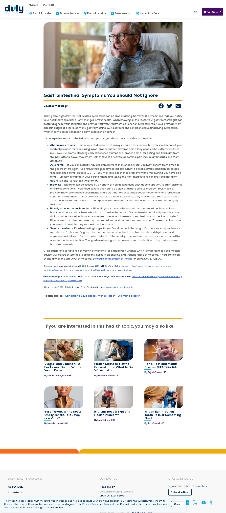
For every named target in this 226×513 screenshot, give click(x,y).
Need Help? (107, 487)
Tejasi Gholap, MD (157, 372)
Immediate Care (149, 13)
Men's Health (106, 296)
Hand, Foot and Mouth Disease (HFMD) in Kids (161, 365)
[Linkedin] (187, 502)
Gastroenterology (56, 106)
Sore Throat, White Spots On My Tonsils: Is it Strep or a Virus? (63, 415)
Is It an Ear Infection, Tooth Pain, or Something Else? (162, 415)
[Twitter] (195, 502)
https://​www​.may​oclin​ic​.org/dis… (119, 287)
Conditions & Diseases (80, 296)
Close (177, 504)
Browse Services (69, 13)
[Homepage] (14, 9)
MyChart (33, 5)
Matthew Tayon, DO (108, 375)
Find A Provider (42, 13)
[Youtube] (204, 503)
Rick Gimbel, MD (156, 423)
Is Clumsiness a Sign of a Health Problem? (112, 413)
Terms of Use (111, 504)
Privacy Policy (90, 504)
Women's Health (129, 296)
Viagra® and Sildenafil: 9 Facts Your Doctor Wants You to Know (62, 367)
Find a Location (96, 13)
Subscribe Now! (180, 492)
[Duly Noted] (212, 502)
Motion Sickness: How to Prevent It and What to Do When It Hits (113, 367)
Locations (15, 492)
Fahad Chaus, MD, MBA (59, 375)
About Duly (15, 487)
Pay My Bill (48, 5)
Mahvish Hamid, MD (57, 423)
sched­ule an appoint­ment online (112, 258)
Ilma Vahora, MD (106, 420)
